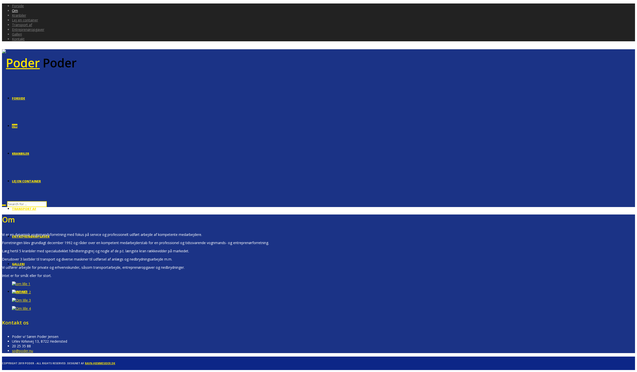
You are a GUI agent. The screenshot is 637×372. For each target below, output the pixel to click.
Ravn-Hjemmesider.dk (100, 363)
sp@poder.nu (22, 350)
